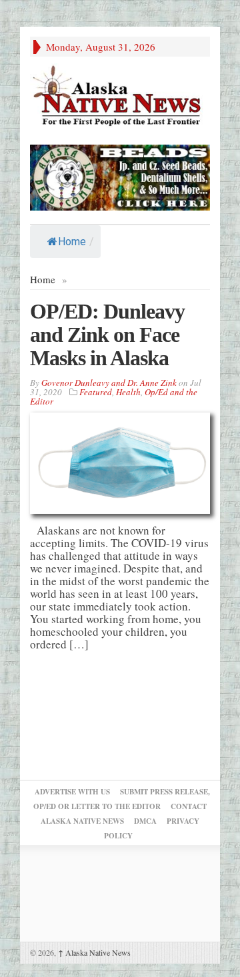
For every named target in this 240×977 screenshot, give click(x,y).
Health (128, 392)
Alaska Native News (94, 952)
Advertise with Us (72, 791)
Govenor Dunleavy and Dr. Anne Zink (109, 383)
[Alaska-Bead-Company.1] (120, 175)
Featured (95, 392)
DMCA (145, 821)
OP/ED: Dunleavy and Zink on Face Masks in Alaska (107, 334)
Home (72, 241)
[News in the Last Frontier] (120, 97)
